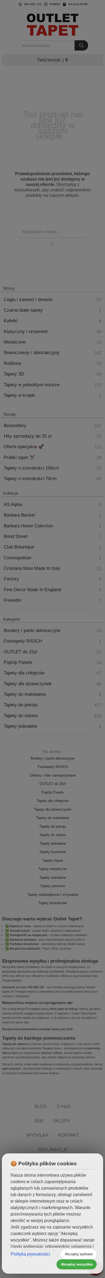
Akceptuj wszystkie (77, 1264)
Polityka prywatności (30, 1254)
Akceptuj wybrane (79, 1254)
